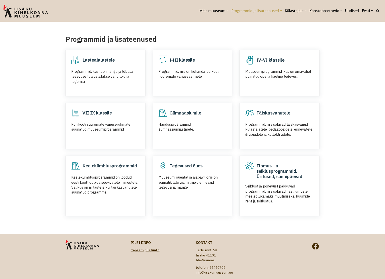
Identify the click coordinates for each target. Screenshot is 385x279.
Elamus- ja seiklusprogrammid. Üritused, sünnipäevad (279, 171)
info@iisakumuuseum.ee (214, 272)
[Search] (377, 10)
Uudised (352, 11)
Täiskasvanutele (273, 113)
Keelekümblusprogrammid (109, 166)
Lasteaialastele (98, 60)
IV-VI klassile (270, 60)
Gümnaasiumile (185, 113)
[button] (227, 11)
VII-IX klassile (97, 113)
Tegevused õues (186, 166)
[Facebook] (315, 246)
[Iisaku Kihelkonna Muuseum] (25, 11)
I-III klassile (182, 60)
